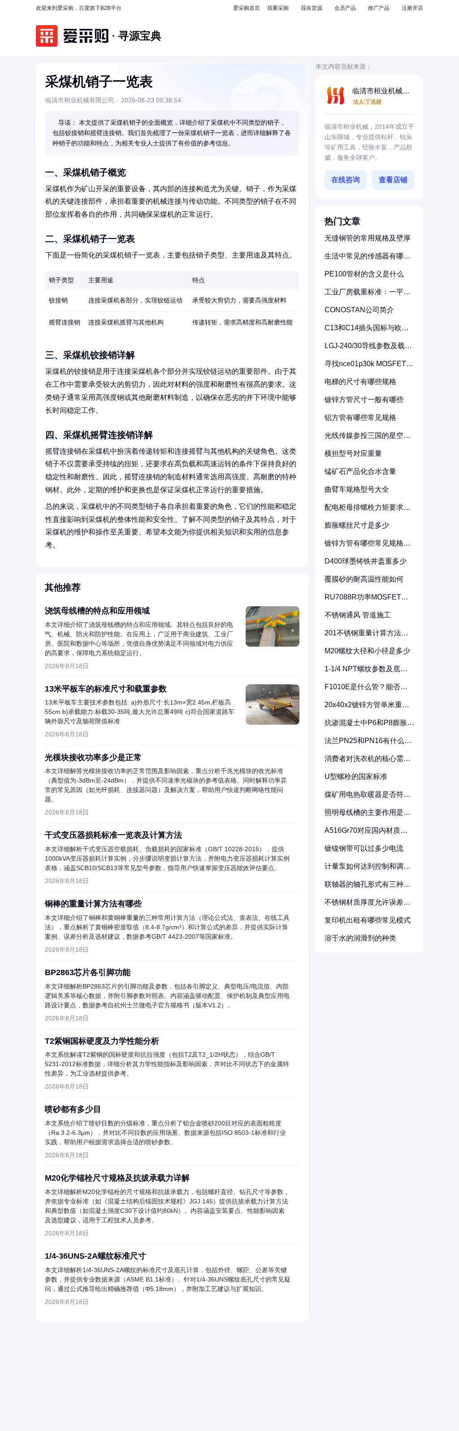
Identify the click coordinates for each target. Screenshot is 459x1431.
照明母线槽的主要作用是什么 (368, 816)
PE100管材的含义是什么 (364, 274)
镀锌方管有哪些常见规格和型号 (368, 546)
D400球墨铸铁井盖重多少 (366, 561)
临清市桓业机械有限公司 (381, 91)
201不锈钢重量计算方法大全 (366, 636)
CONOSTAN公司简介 (359, 310)
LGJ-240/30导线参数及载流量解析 (368, 349)
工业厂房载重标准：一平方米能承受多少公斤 (368, 295)
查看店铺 (393, 180)
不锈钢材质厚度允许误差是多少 (368, 905)
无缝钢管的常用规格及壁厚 (368, 238)
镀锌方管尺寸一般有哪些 (364, 399)
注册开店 (412, 8)
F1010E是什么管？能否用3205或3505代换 (366, 690)
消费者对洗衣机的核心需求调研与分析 (368, 762)
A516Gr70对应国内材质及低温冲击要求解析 (366, 834)
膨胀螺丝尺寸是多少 (357, 525)
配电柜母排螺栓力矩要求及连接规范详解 (368, 510)
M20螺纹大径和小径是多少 (367, 651)
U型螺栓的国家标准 (356, 776)
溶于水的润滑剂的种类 (360, 938)
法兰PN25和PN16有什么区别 (368, 744)
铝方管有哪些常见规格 (360, 417)
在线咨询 (345, 180)
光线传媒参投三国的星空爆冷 (368, 439)
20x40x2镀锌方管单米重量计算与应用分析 (367, 708)
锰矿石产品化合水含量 (360, 471)
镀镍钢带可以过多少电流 (364, 848)
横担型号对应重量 (353, 453)
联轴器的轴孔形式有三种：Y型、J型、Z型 (368, 887)
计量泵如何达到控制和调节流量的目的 (368, 869)
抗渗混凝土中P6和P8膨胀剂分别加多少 (369, 726)
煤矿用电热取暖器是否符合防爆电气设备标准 (368, 798)
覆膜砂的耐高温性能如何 (364, 579)
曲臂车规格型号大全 (357, 489)
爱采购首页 (246, 8)
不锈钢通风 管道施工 (358, 615)
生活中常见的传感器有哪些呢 (368, 259)
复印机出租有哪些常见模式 (368, 920)
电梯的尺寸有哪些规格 (360, 381)
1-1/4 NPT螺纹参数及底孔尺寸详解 (366, 672)
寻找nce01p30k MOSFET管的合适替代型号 (369, 367)
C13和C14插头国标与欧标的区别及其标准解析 (367, 331)
